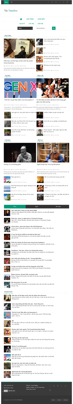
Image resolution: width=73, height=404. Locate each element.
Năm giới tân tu (15, 177)
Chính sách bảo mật (8, 385)
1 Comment (23, 135)
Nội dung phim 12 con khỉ (19, 282)
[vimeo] (56, 2)
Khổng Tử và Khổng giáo (12, 164)
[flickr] (60, 2)
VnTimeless (19, 400)
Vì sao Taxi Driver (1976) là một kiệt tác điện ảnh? (25, 234)
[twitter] (52, 2)
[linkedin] (67, 2)
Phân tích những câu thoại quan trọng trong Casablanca (27, 242)
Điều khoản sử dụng (8, 387)
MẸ (12, 2)
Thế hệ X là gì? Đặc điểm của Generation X (19, 100)
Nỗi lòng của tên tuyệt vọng (52, 65)
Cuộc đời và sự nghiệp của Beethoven (55, 121)
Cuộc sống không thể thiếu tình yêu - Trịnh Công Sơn (27, 304)
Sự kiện (7, 75)
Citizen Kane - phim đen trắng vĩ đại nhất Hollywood (26, 226)
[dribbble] (63, 2)
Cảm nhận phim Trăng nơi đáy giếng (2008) (24, 210)
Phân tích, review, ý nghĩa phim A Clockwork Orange (26, 218)
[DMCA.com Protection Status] (9, 391)
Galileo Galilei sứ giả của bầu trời (54, 112)
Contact (59, 400)
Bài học (40, 140)
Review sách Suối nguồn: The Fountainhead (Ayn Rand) (28, 329)
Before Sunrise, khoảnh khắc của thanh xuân (24, 274)
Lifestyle (7, 140)
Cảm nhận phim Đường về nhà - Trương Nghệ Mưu (26, 258)
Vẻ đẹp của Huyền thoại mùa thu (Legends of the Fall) (27, 266)
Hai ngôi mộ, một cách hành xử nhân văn (24, 112)
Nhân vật (40, 75)
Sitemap (65, 400)
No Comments (15, 66)
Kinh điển (8, 35)
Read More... (24, 66)
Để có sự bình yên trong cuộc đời (54, 177)
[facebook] (48, 2)
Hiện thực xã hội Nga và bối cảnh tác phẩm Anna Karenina (29, 295)
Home (53, 400)
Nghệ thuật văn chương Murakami (48, 164)
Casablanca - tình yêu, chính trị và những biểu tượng (27, 250)
